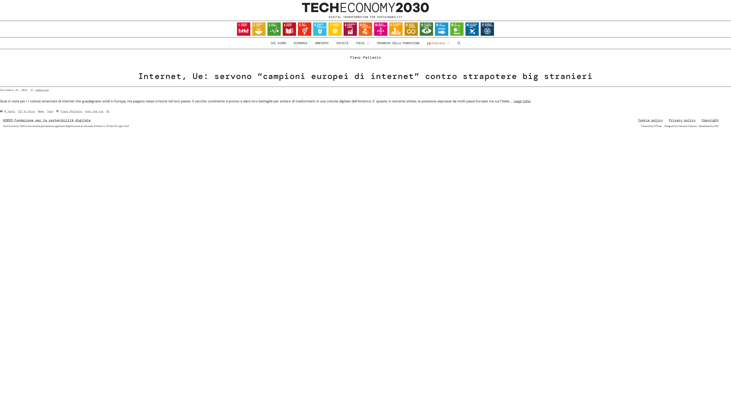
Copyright (710, 120)
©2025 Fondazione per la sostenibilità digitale (47, 120)
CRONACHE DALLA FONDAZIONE (398, 43)
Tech (50, 111)
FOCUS (360, 43)
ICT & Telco (26, 111)
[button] (459, 43)
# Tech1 (9, 111)
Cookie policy (650, 120)
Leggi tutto (522, 101)
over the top (94, 111)
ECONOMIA (300, 43)
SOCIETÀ (342, 43)
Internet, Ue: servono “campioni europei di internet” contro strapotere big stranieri (365, 76)
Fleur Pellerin (71, 111)
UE (107, 111)
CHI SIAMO (278, 43)
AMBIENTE (322, 43)
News (41, 111)
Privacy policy (682, 120)
